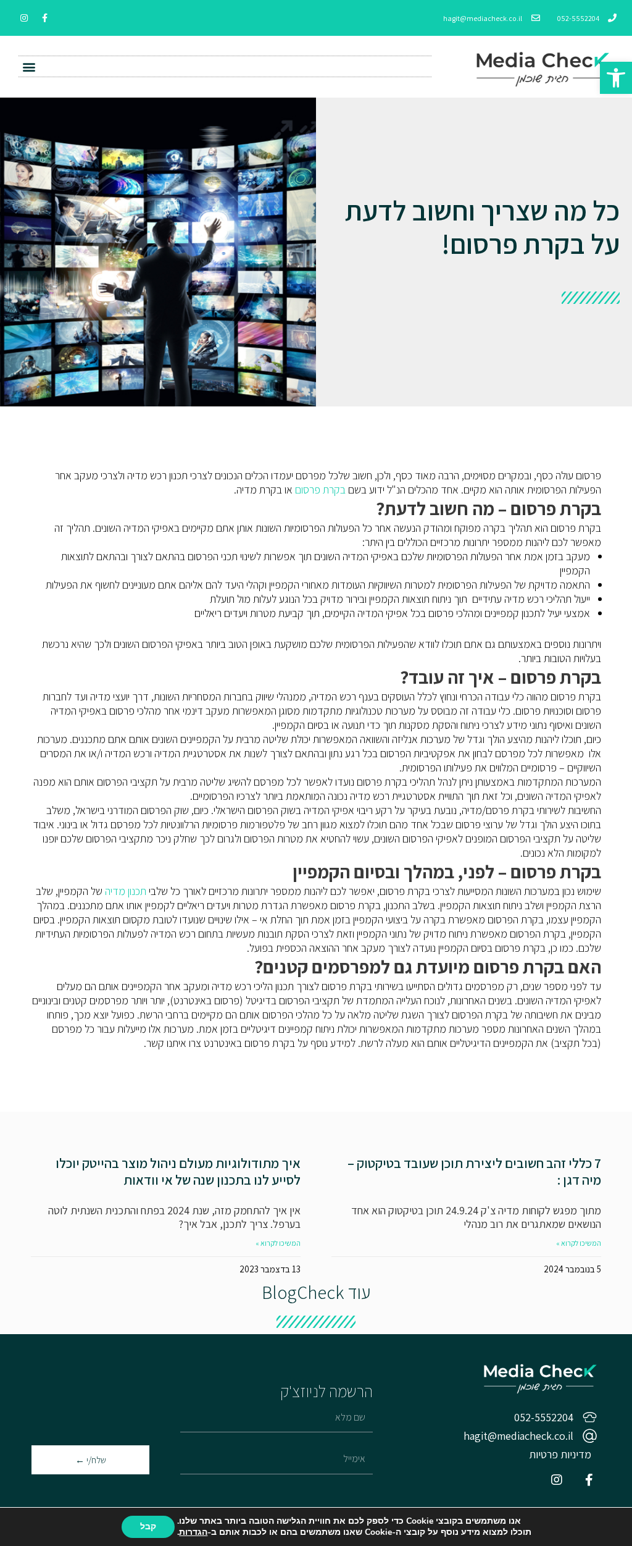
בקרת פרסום (320, 489)
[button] (29, 66)
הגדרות (193, 1532)
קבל (148, 1526)
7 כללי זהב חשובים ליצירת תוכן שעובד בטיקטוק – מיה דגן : (474, 1171)
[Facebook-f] (44, 18)
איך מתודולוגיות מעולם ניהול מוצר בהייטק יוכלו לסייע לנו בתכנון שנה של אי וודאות (178, 1171)
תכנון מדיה (125, 891)
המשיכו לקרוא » (578, 1243)
